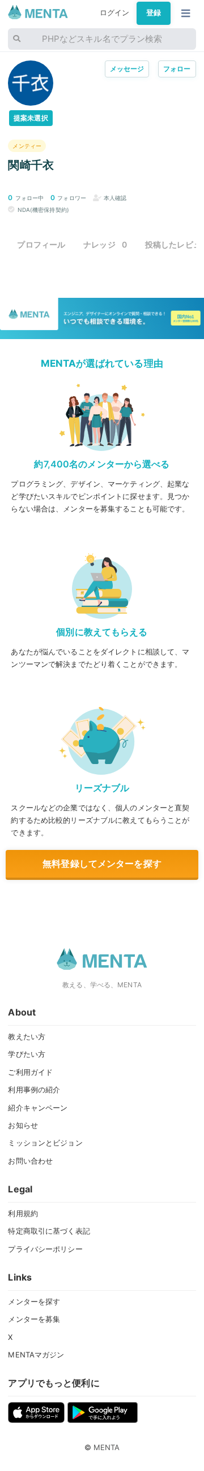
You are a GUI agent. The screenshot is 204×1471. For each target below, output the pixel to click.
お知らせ (23, 1125)
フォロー (177, 68)
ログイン (115, 12)
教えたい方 (26, 1036)
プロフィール (41, 244)
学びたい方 (26, 1053)
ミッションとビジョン (45, 1142)
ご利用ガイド (30, 1072)
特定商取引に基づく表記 (49, 1230)
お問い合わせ (30, 1160)
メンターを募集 (34, 1319)
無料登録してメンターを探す (102, 863)
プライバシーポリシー (45, 1248)
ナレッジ (105, 244)
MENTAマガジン (36, 1354)
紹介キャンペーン (37, 1107)
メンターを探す (34, 1301)
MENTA (107, 1447)
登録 (153, 12)
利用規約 (23, 1213)
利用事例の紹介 (34, 1089)
